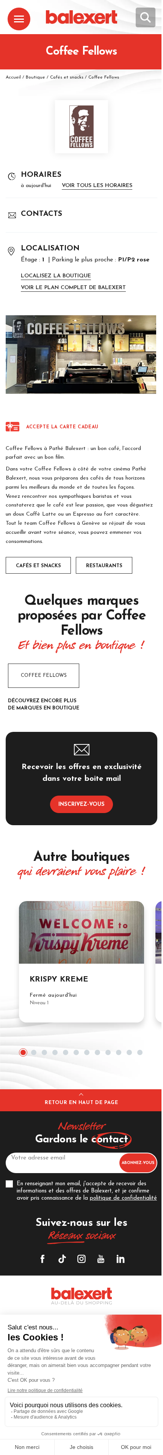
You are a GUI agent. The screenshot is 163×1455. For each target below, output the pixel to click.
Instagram (81, 1258)
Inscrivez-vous (81, 804)
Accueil (13, 77)
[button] (23, 1052)
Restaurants (104, 565)
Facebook (42, 1258)
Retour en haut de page (81, 1102)
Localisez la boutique (56, 276)
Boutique (35, 77)
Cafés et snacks (66, 77)
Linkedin (120, 1258)
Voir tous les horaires (97, 186)
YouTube (100, 1258)
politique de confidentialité (123, 1198)
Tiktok (62, 1258)
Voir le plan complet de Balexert (73, 288)
